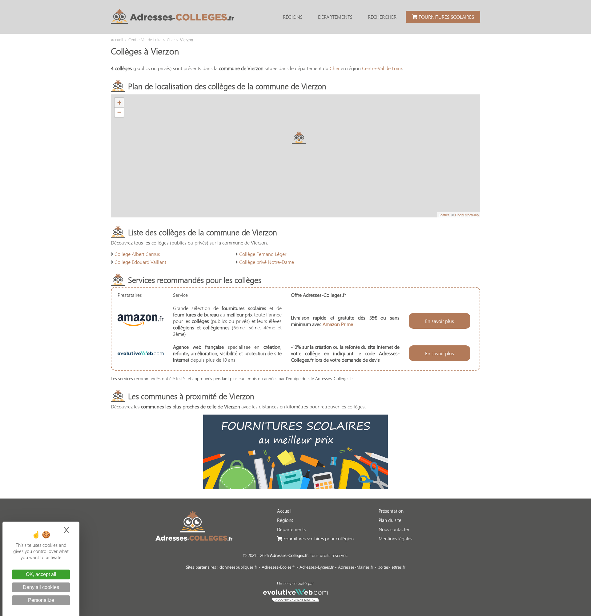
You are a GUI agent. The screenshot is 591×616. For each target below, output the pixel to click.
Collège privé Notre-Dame (266, 262)
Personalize (41, 600)
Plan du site (390, 520)
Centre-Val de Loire (382, 68)
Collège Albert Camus (137, 254)
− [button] (119, 112)
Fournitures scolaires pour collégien (318, 538)
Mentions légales (395, 538)
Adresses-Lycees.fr (317, 567)
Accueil (284, 511)
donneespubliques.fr (238, 567)
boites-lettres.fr (391, 567)
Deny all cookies (41, 587)
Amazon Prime (338, 324)
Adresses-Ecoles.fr (278, 567)
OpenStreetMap (467, 214)
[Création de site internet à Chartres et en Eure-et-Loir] (295, 594)
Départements (335, 17)
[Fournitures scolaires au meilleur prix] (295, 487)
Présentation (391, 511)
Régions (293, 17)
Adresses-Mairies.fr (355, 567)
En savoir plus (439, 321)
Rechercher (382, 17)
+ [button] (119, 102)
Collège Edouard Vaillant (140, 262)
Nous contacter (394, 529)
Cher (335, 68)
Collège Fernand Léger (262, 254)
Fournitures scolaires (445, 17)
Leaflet (444, 214)
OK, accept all (41, 574)
